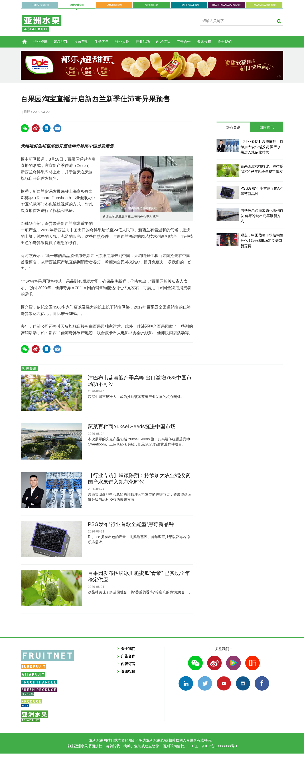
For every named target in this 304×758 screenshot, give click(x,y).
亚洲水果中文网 (76, 5)
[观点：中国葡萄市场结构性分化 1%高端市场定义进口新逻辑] (228, 239)
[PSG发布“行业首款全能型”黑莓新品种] (228, 192)
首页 (22, 39)
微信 (195, 663)
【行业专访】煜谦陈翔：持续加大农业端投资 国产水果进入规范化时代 (262, 147)
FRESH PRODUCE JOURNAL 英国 (226, 5)
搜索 (278, 21)
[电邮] (57, 128)
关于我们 (224, 41)
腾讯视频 (233, 663)
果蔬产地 (81, 41)
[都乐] (152, 65)
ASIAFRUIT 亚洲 (151, 5)
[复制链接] (47, 128)
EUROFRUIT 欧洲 (114, 5)
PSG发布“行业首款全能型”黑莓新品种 (131, 524)
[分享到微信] (25, 128)
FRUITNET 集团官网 (40, 5)
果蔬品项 (61, 41)
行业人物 (122, 41)
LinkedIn (185, 683)
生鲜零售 (102, 41)
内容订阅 (163, 41)
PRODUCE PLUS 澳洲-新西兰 (264, 5)
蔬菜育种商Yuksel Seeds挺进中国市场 (132, 426)
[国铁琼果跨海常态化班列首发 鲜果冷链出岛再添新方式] (228, 214)
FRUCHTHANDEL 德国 (189, 5)
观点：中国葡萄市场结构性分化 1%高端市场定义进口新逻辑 (262, 240)
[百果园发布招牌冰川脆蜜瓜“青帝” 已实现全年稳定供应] (228, 170)
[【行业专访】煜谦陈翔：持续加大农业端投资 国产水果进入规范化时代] (228, 145)
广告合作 (183, 41)
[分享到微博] (36, 128)
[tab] (233, 127)
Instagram (243, 683)
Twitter (205, 683)
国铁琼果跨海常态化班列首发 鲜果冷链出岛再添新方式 (262, 216)
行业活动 (143, 41)
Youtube (224, 683)
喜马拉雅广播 (252, 663)
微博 (214, 663)
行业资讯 (40, 41)
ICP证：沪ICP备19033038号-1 (212, 746)
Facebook (262, 683)
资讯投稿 (204, 41)
